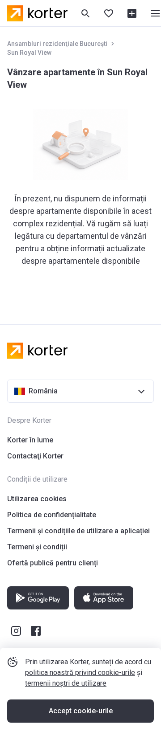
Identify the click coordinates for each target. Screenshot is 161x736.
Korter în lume (30, 440)
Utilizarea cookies (37, 499)
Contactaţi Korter (35, 456)
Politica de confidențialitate (51, 515)
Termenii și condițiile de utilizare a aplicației (78, 531)
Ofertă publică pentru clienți (52, 563)
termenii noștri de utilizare (65, 683)
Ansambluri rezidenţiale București (57, 43)
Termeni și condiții (37, 547)
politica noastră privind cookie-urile (80, 672)
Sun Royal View (29, 52)
